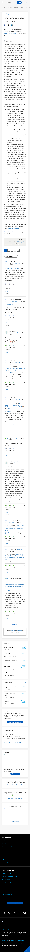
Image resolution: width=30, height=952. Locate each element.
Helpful (8, 233)
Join (19, 2)
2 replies (7, 293)
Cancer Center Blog (6, 873)
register (19, 630)
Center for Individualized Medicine (9, 876)
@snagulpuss (20, 549)
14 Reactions (6, 236)
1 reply (6, 354)
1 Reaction (7, 429)
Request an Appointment (15, 903)
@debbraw (17, 263)
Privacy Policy (13, 940)
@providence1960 (13, 332)
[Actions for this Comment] (24, 284)
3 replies (7, 325)
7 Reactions (7, 288)
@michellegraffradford (10, 33)
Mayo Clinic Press (6, 879)
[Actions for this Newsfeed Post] (25, 232)
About (3, 840)
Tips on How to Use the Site (15, 785)
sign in (13, 630)
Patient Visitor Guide (6, 882)
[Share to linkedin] (11, 25)
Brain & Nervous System (10, 660)
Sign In (25, 2)
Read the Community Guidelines (13, 742)
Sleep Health (7, 666)
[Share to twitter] (8, 25)
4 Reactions (7, 509)
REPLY (6, 291)
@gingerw (11, 522)
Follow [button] (23, 647)
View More (15, 624)
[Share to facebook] (5, 25)
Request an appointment (15, 722)
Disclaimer (4, 856)
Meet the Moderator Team (8, 847)
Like (5, 233)
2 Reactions (7, 452)
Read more (15, 774)
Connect (8, 2)
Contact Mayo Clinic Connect (8, 862)
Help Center (4, 859)
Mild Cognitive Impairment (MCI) (12, 14)
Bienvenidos (15, 821)
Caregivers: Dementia (10, 647)
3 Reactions (7, 319)
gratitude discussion (13, 228)
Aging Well (7, 653)
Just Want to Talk (8, 673)
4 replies (7, 391)
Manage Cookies (20, 940)
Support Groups (13, 7)
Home (3, 7)
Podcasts (6, 701)
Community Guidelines (7, 853)
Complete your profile (15, 798)
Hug (13, 233)
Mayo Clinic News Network (8, 894)
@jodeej (16, 438)
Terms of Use (5, 940)
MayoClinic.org (5, 929)
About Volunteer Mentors (7, 850)
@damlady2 (17, 462)
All (25, 643)
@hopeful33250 (13, 301)
